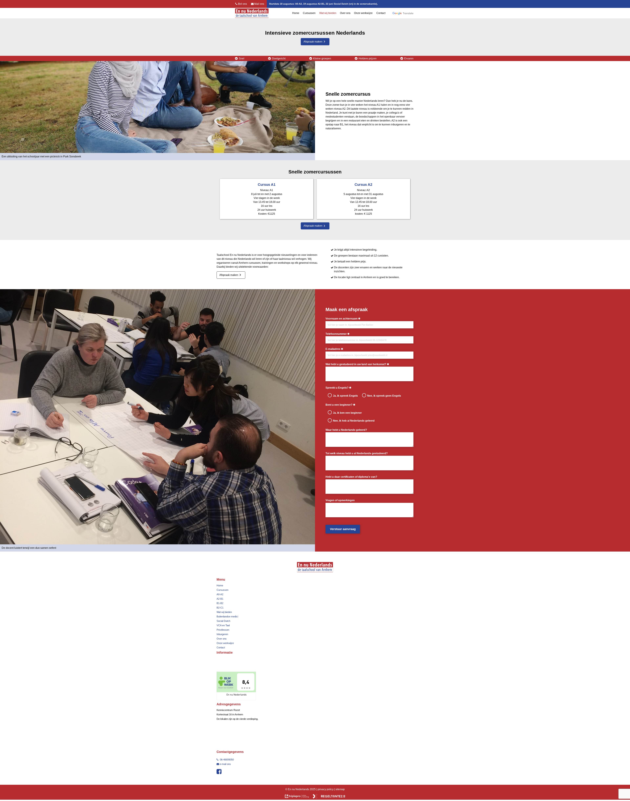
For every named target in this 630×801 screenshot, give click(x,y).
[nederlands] (236, 699)
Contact (380, 13)
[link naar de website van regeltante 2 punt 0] (329, 797)
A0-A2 (220, 594)
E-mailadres (333, 348)
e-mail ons (225, 764)
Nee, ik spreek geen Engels (384, 395)
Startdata (274, 3)
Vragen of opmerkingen (340, 500)
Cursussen (309, 13)
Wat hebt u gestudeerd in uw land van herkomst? (356, 364)
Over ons (345, 13)
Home (295, 13)
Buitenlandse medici (227, 616)
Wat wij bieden (327, 13)
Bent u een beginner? (339, 404)
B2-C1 (220, 607)
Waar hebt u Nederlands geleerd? (346, 429)
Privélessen (223, 629)
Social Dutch (223, 620)
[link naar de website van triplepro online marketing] (296, 797)
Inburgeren (222, 634)
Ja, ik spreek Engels (345, 395)
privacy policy (326, 789)
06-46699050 (226, 759)
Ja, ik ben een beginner (347, 412)
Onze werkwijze (363, 13)
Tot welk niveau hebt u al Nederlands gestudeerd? (357, 453)
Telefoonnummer (336, 333)
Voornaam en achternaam (341, 318)
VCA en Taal (223, 625)
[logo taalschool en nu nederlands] (252, 13)
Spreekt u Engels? (337, 387)
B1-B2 (220, 603)
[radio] (330, 395)
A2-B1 (220, 598)
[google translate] (402, 13)
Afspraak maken (313, 41)
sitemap (340, 789)
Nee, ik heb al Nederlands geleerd (354, 420)
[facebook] (220, 772)
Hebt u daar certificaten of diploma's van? (351, 476)
